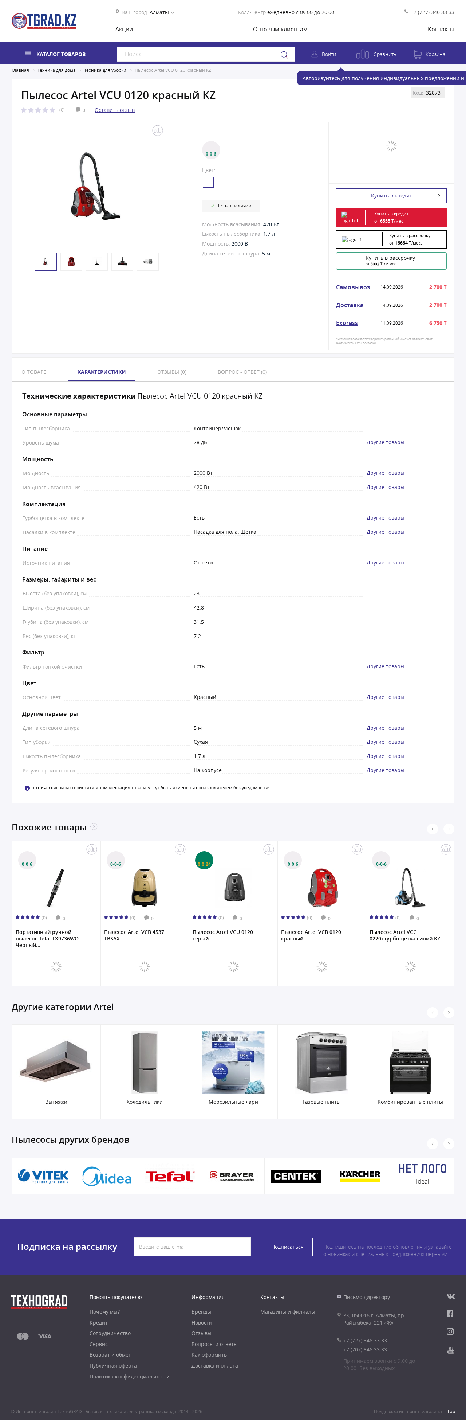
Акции (124, 29)
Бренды (201, 1311)
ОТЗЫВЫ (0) (171, 371)
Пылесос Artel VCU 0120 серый (134, 935)
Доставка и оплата (214, 1365)
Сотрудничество (110, 1333)
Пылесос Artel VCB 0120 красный (223, 935)
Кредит (99, 1322)
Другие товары (385, 442)
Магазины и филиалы (287, 1311)
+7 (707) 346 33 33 (365, 1349)
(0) (62, 110)
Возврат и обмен (111, 1354)
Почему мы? (105, 1311)
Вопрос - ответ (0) (242, 371)
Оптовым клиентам (280, 29)
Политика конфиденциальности (130, 1376)
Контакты (441, 29)
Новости (201, 1322)
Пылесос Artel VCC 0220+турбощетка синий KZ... (318, 935)
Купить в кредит (391, 195)
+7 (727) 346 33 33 (432, 12)
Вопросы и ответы (214, 1344)
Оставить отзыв (115, 109)
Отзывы (201, 1333)
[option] (95, 186)
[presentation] (432, 829)
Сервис (99, 1344)
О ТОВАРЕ (33, 371)
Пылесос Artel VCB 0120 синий (400, 935)
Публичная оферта (113, 1365)
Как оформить (209, 1354)
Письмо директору (366, 1297)
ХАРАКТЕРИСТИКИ (102, 371)
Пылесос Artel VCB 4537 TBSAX (46, 935)
